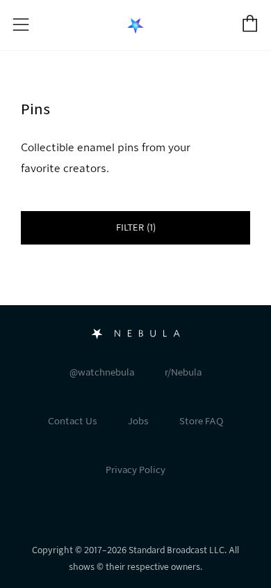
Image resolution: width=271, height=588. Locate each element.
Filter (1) (136, 227)
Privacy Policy (135, 470)
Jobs (138, 421)
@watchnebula (101, 372)
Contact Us (72, 421)
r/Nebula (183, 372)
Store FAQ (201, 421)
